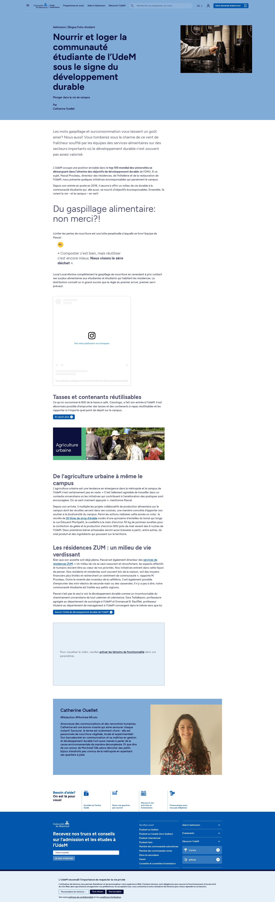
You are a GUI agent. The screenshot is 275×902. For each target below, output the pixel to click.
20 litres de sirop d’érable (81, 518)
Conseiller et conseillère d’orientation (157, 863)
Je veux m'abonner (64, 858)
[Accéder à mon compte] (208, 5)
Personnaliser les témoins (74, 892)
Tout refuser (97, 891)
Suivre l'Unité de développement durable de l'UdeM (82, 612)
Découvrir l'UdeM (117, 5)
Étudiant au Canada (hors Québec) (156, 834)
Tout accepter (115, 891)
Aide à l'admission (96, 5)
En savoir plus (62, 416)
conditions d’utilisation (110, 897)
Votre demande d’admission (228, 5)
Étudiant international (149, 838)
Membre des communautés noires (155, 851)
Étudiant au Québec (149, 829)
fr (198, 6)
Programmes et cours (73, 5)
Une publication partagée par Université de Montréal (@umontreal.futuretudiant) (92, 381)
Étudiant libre (145, 842)
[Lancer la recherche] (132, 5)
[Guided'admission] (94, 824)
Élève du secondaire (149, 855)
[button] (27, 5)
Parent (142, 859)
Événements (188, 833)
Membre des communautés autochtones (158, 846)
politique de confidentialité (80, 897)
